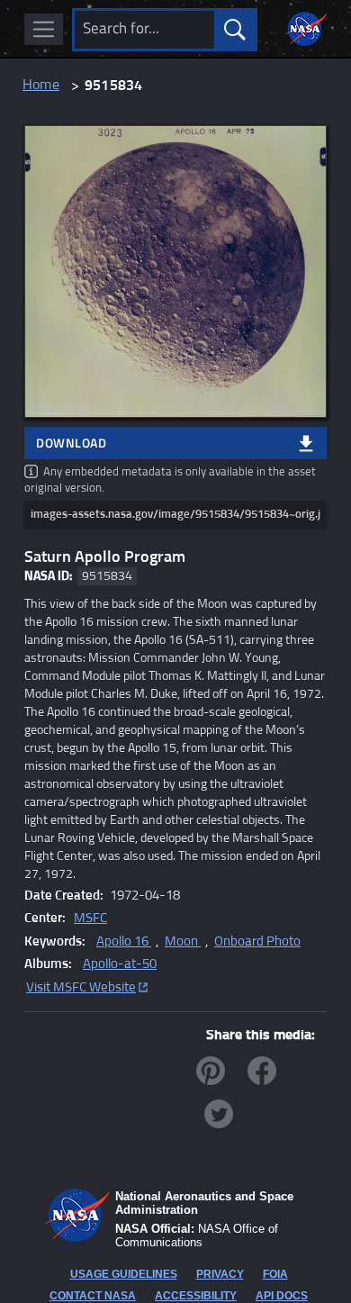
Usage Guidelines (123, 1274)
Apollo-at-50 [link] (120, 964)
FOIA (275, 1274)
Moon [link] (183, 941)
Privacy (220, 1274)
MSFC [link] (90, 918)
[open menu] (43, 29)
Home (40, 85)
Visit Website (81, 987)
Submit (234, 30)
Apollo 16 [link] (123, 941)
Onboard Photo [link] (257, 941)
